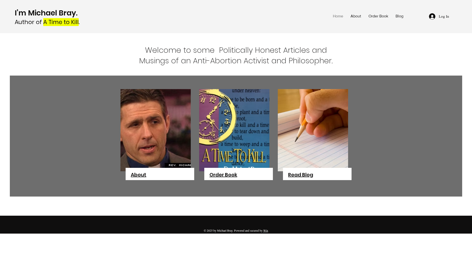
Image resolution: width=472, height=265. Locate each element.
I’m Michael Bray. (47, 13)
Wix (265, 230)
